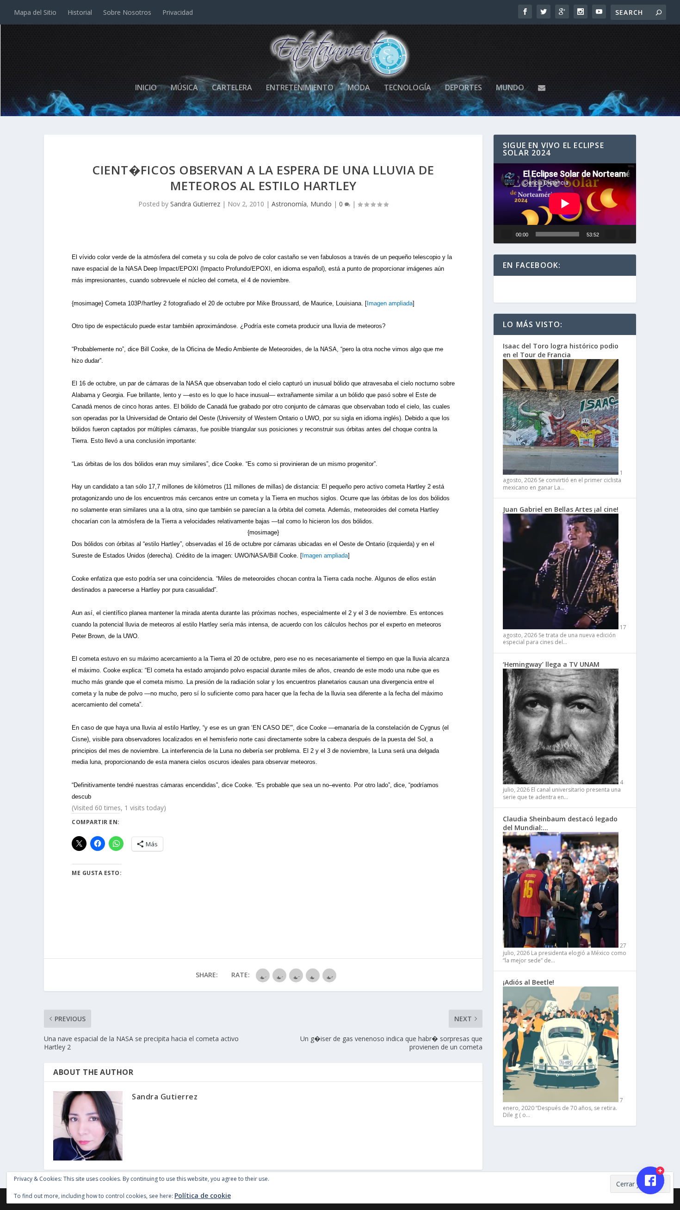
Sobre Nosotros (127, 12)
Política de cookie (202, 1195)
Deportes (463, 88)
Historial (80, 12)
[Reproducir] (506, 234)
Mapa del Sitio (35, 12)
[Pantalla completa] (625, 234)
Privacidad (177, 12)
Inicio (146, 88)
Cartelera (232, 88)
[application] (565, 203)
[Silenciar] (610, 234)
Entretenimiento (300, 88)
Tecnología (407, 88)
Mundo (510, 88)
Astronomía (289, 203)
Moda (358, 88)
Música (184, 88)
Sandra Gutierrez (195, 203)
